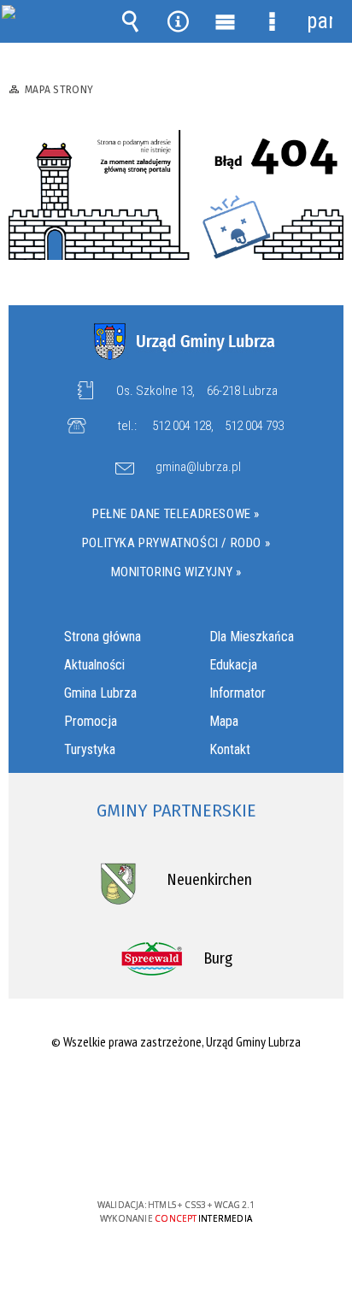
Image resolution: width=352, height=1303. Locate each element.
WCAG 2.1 (228, 1154)
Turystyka (89, 749)
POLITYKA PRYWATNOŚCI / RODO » (176, 543)
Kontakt (229, 749)
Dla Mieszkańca (251, 636)
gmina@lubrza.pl (198, 468)
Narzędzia (178, 21)
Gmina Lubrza (100, 693)
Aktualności (94, 665)
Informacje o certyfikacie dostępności (176, 1094)
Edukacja (233, 665)
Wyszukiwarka (131, 21)
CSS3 (174, 1155)
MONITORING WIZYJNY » (176, 572)
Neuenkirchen (209, 879)
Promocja (90, 721)
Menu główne (225, 21)
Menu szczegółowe (272, 21)
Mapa (223, 721)
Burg (217, 958)
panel (319, 21)
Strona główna (102, 636)
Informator (237, 693)
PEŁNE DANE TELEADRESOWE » (176, 514)
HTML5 (148, 1155)
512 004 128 (181, 425)
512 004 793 (254, 425)
